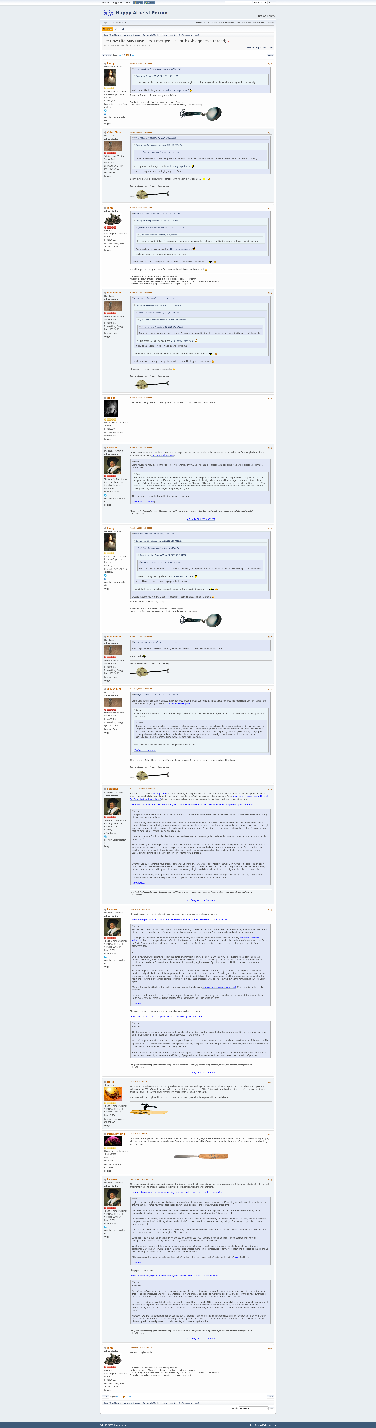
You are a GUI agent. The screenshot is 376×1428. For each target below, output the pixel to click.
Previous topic (254, 47)
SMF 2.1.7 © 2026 (106, 1425)
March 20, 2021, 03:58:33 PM (141, 398)
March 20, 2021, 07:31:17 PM (141, 447)
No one (111, 397)
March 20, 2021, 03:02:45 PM (141, 292)
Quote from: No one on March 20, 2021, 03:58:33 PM (155, 642)
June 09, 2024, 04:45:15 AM (140, 1134)
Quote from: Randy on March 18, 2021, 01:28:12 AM (157, 76)
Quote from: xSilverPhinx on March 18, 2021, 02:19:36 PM (157, 69)
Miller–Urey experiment (176, 90)
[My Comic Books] (105, 114)
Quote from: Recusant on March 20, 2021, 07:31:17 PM (156, 694)
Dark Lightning (116, 1133)
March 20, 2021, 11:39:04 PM (141, 528)
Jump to (235, 1408)
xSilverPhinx (114, 132)
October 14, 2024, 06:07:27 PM (141, 1179)
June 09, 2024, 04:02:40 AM (140, 1081)
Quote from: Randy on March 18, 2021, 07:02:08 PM (155, 138)
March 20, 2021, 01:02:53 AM (141, 132)
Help (251, 1425)
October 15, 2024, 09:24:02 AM (141, 1347)
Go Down (107, 55)
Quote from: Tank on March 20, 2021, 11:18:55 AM (154, 298)
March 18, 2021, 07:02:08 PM (141, 63)
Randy (110, 63)
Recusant (112, 447)
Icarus (110, 1081)
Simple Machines (120, 1425)
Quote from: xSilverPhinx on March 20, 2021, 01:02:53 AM (157, 213)
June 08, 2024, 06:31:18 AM (140, 909)
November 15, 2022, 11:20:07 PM (142, 789)
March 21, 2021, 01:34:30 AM (141, 636)
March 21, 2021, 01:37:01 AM (141, 689)
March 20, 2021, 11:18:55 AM (141, 208)
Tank (110, 207)
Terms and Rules (261, 1425)
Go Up (105, 1397)
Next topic (267, 47)
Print (270, 55)
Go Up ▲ (272, 1425)
